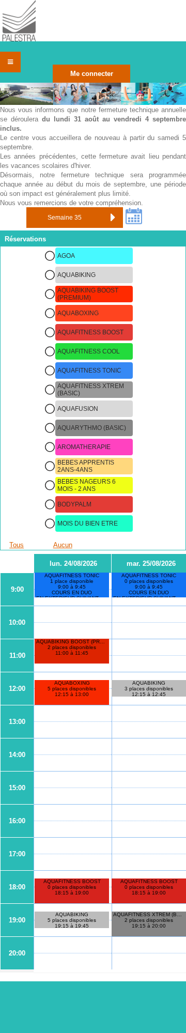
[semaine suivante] (112, 217)
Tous (16, 545)
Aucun (62, 545)
